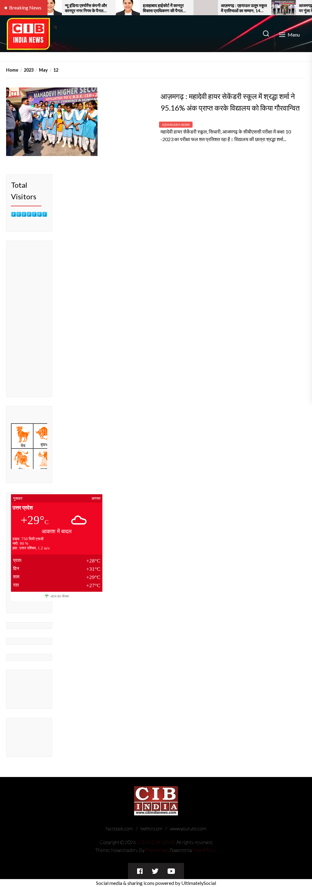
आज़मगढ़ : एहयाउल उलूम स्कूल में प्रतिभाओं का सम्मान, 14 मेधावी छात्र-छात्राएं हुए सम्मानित (229, 8)
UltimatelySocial (198, 883)
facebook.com (119, 828)
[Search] (266, 33)
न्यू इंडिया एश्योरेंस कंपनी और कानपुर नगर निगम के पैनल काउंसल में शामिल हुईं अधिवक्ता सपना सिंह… (72, 8)
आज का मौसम (60, 596)
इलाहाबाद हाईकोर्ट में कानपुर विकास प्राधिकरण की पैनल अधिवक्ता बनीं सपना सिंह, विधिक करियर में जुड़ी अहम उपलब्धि (148, 8)
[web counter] (29, 215)
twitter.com (151, 828)
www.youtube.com (188, 828)
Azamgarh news (176, 124)
